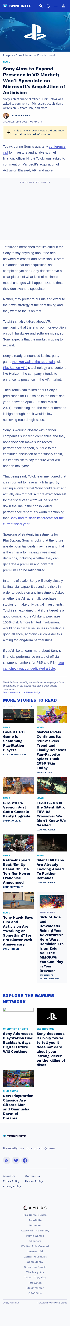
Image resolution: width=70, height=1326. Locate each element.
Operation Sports (35, 1266)
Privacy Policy (12, 1186)
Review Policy (34, 1181)
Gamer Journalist (35, 1256)
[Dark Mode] (48, 6)
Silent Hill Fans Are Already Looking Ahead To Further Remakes (50, 869)
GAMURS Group (58, 1302)
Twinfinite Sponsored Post (50, 977)
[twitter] (16, 1160)
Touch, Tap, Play (35, 1277)
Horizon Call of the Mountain (33, 362)
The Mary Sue (35, 1272)
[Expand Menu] (56, 6)
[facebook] (25, 1160)
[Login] (63, 6)
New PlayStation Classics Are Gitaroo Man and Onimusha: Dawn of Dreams (18, 1106)
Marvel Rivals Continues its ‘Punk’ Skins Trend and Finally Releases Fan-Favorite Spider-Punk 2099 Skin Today (51, 750)
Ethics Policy (11, 1181)
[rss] (6, 1160)
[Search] (41, 6)
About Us (9, 1175)
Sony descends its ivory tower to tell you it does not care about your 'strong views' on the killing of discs (51, 1049)
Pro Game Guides (35, 1214)
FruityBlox (35, 1282)
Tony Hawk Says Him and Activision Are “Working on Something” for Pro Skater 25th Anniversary (18, 930)
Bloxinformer (35, 1287)
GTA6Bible (35, 1293)
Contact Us (32, 1175)
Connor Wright (13, 887)
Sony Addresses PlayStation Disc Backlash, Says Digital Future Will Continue (18, 1042)
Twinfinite (35, 1220)
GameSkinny (35, 1261)
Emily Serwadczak (15, 754)
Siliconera (35, 1240)
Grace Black (44, 772)
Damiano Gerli (12, 820)
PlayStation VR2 (15, 368)
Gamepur (35, 1225)
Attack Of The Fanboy (35, 1230)
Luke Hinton (11, 949)
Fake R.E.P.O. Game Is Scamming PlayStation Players (14, 741)
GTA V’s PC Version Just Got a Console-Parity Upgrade (17, 809)
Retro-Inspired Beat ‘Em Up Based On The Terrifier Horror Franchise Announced (16, 871)
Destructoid (35, 1251)
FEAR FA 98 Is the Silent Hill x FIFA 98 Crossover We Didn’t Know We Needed (51, 813)
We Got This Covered (35, 1246)
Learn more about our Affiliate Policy (21, 692)
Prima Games (35, 1235)
